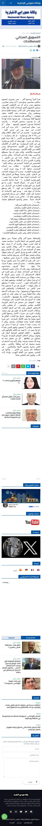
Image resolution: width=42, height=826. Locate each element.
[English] (37, 570)
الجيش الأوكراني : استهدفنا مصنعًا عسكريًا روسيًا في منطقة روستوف (21, 717)
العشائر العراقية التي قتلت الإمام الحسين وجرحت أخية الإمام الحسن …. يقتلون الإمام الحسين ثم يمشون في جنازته (11, 666)
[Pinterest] (18, 366)
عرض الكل (4, 373)
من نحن (19, 823)
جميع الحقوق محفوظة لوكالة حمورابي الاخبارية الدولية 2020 (20, 819)
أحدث (37, 479)
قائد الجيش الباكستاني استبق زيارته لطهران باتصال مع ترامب (23, 728)
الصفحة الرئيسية (35, 33)
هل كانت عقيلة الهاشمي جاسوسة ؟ (12, 682)
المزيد (15, 570)
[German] (26, 570)
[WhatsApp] (31, 50)
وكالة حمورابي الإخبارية (28, 3)
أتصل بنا (12, 823)
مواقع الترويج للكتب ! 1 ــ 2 (11, 381)
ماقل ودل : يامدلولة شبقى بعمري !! (12, 646)
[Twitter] (34, 50)
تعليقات (11, 637)
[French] (31, 570)
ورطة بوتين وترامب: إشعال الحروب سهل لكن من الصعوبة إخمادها (11, 415)
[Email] (13, 366)
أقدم (4, 479)
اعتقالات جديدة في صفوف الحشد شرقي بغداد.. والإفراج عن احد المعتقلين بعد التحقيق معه (22, 706)
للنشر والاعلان (28, 823)
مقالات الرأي (25, 33)
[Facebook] (37, 50)
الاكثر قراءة (30, 637)
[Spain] (20, 570)
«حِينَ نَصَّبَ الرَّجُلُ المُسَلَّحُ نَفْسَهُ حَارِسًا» (11, 398)
